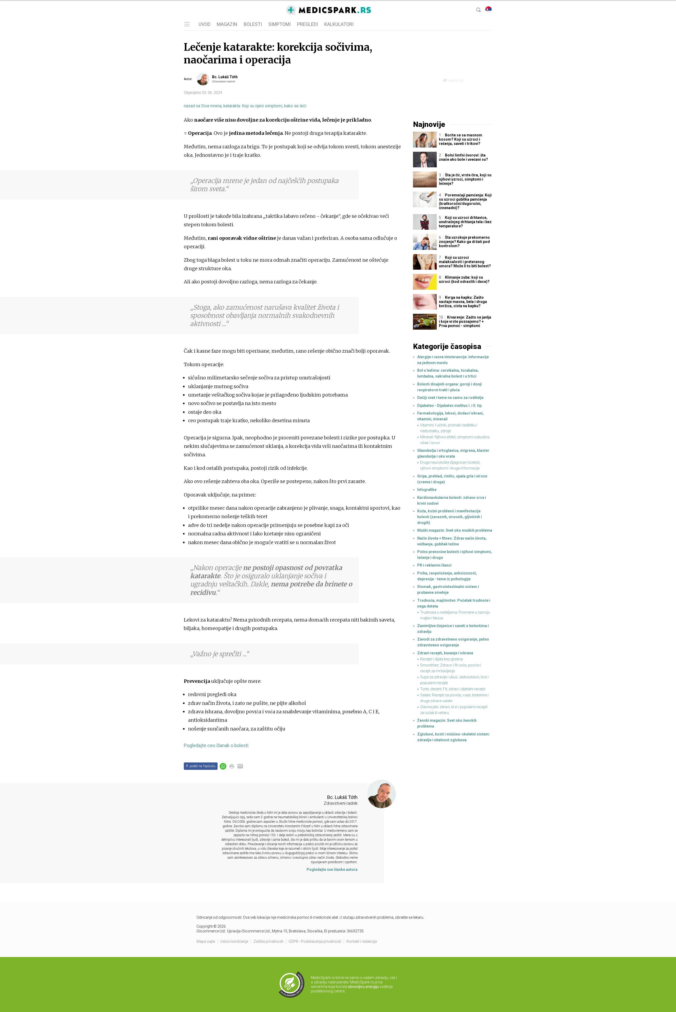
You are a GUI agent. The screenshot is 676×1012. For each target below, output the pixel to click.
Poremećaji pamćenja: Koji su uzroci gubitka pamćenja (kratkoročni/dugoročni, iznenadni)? (465, 201)
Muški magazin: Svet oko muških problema (454, 530)
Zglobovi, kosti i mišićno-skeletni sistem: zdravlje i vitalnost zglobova (453, 737)
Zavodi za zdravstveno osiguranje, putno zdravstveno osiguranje (453, 642)
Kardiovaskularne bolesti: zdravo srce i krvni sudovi (451, 500)
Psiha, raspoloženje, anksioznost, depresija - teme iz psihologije (447, 576)
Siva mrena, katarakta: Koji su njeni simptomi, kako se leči (245, 105)
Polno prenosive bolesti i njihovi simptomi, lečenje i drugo (454, 555)
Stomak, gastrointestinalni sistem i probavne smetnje (448, 590)
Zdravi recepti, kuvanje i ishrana (445, 653)
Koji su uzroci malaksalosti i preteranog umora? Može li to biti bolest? (465, 261)
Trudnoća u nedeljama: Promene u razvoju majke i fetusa (455, 615)
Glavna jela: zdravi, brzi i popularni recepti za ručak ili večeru (453, 710)
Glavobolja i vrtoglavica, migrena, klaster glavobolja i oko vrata (453, 453)
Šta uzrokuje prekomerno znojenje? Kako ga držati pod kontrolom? (464, 241)
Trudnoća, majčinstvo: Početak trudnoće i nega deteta (453, 603)
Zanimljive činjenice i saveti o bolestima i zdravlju (453, 629)
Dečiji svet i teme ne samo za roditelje (450, 397)
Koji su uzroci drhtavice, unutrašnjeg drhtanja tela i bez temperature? (465, 221)
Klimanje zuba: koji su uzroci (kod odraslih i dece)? (464, 279)
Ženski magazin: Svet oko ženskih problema (447, 723)
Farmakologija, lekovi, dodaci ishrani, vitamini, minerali (450, 416)
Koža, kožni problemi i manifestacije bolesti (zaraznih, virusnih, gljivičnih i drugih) (449, 517)
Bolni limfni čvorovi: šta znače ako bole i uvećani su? (463, 157)
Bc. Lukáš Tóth (225, 77)
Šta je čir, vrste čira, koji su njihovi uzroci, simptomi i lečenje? (465, 179)
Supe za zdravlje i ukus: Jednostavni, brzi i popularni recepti (454, 680)
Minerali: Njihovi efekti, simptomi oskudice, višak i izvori (455, 440)
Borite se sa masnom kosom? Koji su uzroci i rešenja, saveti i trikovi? (460, 139)
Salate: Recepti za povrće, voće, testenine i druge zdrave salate (454, 698)
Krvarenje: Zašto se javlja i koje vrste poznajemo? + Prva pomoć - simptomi (465, 321)
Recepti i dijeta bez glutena (441, 659)
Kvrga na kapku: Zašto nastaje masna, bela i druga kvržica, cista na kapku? (463, 301)
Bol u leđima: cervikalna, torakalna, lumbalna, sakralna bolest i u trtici (448, 373)
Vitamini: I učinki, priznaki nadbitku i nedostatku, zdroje (448, 428)
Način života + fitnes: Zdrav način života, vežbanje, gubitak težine (452, 541)
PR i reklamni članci (434, 565)
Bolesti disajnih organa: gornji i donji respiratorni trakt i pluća (449, 387)
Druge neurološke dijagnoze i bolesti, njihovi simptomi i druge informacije (450, 465)
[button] (186, 24)
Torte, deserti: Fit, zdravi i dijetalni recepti (452, 689)
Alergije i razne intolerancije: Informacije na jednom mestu (453, 360)
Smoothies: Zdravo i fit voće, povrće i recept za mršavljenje (450, 668)
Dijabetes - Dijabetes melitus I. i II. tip (449, 405)
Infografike (426, 489)
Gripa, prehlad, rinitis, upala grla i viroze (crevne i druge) (452, 479)
